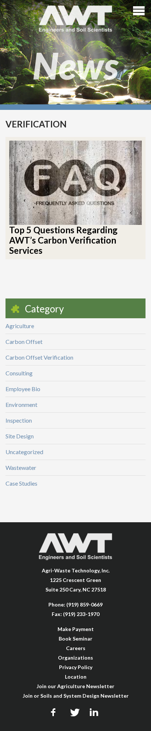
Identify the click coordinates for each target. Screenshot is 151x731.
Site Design (19, 436)
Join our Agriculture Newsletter (75, 686)
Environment (21, 404)
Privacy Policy (75, 667)
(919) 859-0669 (84, 604)
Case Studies (21, 483)
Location (75, 677)
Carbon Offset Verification (39, 357)
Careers (75, 648)
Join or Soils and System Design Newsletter (76, 696)
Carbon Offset (24, 341)
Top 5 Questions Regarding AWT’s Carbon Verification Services (63, 240)
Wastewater (20, 467)
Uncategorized (24, 451)
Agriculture (19, 325)
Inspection (18, 420)
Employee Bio (22, 388)
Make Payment (76, 629)
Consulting (19, 373)
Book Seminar (75, 638)
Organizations (75, 657)
